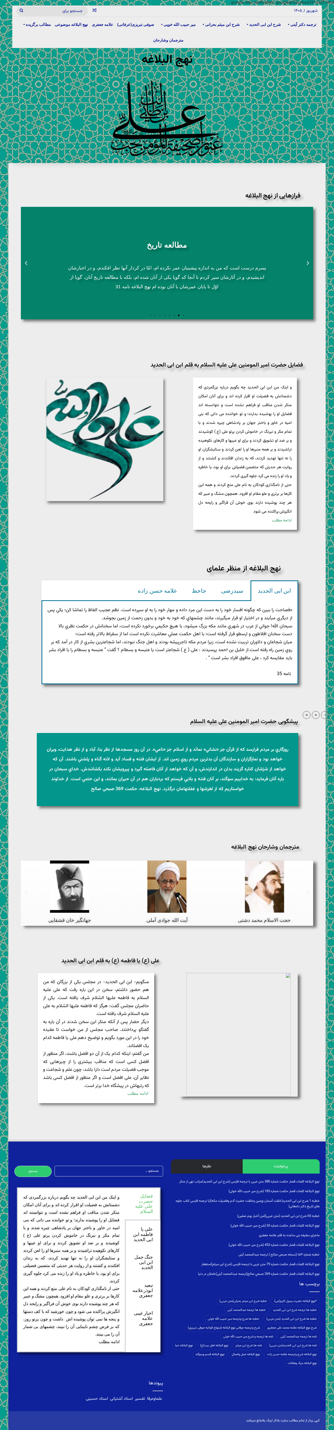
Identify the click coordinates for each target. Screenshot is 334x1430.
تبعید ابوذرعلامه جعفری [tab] (143, 1290)
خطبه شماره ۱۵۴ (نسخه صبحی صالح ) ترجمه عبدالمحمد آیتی (279, 1254)
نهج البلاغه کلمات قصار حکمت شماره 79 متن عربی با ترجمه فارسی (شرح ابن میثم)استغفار (260, 1264)
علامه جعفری (102, 24)
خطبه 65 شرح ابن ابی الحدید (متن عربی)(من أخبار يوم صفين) (278, 1216)
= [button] (306, 715)
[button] (308, 263)
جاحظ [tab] (199, 590)
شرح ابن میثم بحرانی (222, 24)
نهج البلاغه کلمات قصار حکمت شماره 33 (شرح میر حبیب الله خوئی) (275, 1225)
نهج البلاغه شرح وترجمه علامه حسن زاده (292, 1354)
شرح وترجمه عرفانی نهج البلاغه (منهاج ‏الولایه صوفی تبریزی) (224, 1327)
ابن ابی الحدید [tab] (274, 590)
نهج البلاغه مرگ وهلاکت (302, 1363)
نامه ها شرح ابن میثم (249, 1345)
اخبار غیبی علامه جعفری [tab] (143, 1318)
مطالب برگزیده (38, 24)
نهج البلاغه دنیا (184, 1345)
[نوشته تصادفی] (94, 11)
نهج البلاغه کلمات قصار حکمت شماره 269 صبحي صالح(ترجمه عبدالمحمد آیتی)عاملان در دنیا (259, 1274)
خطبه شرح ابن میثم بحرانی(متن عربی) (243, 1301)
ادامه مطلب (282, 520)
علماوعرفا (154, 1399)
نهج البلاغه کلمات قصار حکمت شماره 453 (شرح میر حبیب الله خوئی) (274, 1245)
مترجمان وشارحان (168, 40)
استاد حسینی (97, 1399)
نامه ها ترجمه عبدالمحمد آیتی (299, 1336)
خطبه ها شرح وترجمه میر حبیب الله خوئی (233, 1319)
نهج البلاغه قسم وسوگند (209, 1354)
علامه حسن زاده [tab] (157, 590)
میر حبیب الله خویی (180, 24)
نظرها (206, 1166)
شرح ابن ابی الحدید (265, 24)
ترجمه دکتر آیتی (303, 24)
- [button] (325, 715)
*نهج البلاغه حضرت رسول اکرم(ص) (295, 1301)
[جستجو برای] (21, 11)
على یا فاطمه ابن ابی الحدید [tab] (143, 1234)
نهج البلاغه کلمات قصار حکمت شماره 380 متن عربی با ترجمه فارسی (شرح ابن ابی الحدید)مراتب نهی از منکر (249, 1181)
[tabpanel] (169, 642)
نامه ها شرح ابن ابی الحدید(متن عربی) (293, 1345)
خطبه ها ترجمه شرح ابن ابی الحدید (295, 1310)
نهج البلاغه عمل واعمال (246, 1354)
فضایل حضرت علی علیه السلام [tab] (144, 1203)
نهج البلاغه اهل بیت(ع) (214, 1345)
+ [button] (315, 715)
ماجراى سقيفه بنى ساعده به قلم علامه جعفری (289, 1235)
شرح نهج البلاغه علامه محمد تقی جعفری (292, 1327)
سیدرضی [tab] (232, 590)
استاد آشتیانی (121, 1399)
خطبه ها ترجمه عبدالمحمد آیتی (246, 1310)
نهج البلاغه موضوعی (71, 24)
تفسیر (140, 1399)
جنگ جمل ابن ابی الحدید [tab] (143, 1262)
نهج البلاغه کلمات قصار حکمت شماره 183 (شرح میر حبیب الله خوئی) (274, 1191)
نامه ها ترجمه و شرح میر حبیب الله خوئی (248, 1336)
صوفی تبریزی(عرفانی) (135, 24)
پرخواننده (281, 1166)
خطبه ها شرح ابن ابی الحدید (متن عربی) (291, 1319)
